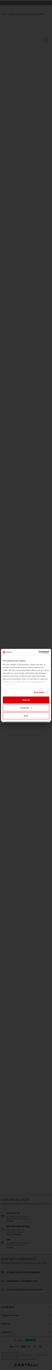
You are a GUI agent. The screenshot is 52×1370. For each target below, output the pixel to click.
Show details (39, 692)
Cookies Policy (9, 685)
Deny (26, 716)
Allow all (26, 700)
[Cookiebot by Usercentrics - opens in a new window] (38, 652)
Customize (24, 708)
